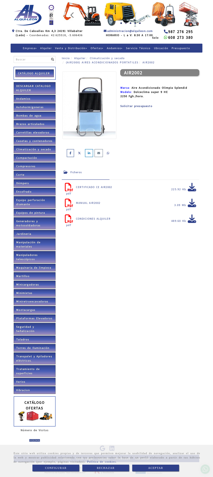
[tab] (86, 194)
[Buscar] (53, 81)
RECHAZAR (106, 467)
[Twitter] (80, 174)
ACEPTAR (155, 467)
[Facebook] (71, 174)
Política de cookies (101, 461)
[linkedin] (89, 174)
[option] (130, 48)
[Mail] (99, 174)
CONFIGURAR (56, 467)
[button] (72, 25)
